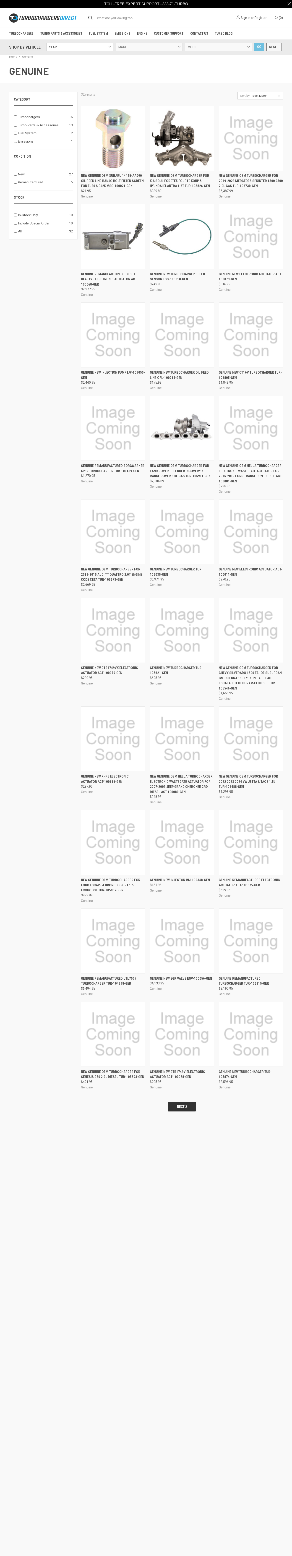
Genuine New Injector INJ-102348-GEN (180, 888)
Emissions (122, 33)
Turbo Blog (223, 33)
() (280, 18)
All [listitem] (20, 239)
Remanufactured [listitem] (30, 190)
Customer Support (168, 33)
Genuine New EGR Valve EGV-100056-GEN (181, 987)
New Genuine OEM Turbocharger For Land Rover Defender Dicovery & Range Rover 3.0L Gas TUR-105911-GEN (180, 479)
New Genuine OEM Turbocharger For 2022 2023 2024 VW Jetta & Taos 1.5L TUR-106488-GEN (248, 790)
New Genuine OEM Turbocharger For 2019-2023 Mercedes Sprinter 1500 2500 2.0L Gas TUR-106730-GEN (251, 189)
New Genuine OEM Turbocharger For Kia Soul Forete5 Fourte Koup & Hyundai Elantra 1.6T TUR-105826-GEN (180, 189)
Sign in (245, 18)
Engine (142, 33)
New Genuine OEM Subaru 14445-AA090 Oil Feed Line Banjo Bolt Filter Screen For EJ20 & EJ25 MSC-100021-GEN (112, 189)
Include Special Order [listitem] (34, 231)
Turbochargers (21, 33)
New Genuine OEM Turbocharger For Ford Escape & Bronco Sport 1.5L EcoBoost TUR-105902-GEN (110, 893)
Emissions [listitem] (26, 150)
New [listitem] (21, 182)
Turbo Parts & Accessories (61, 33)
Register (261, 18)
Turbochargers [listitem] (29, 125)
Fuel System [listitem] (27, 141)
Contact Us (199, 33)
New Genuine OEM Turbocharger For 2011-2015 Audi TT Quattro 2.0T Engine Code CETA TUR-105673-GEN (111, 582)
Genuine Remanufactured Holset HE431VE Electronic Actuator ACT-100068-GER (109, 287)
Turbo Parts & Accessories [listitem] (38, 133)
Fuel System (98, 33)
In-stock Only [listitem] (28, 223)
